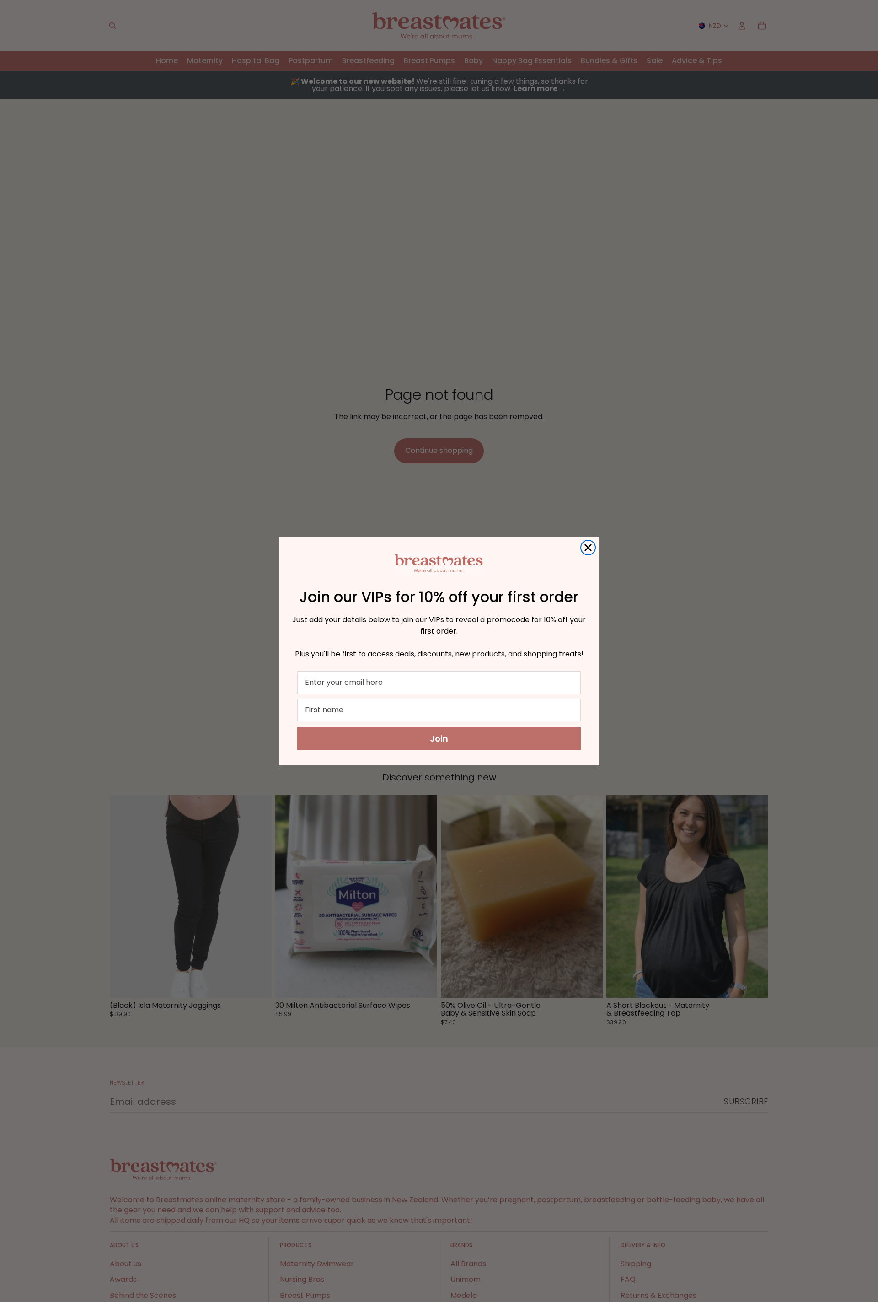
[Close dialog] (588, 547)
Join (439, 738)
